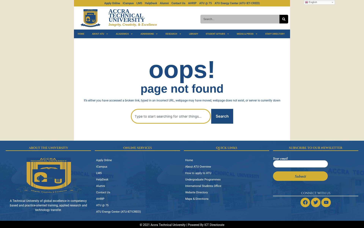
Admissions (147, 34)
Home (81, 34)
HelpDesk (151, 3)
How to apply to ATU (198, 173)
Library (193, 34)
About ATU (98, 34)
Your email (280, 159)
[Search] (283, 19)
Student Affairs (215, 34)
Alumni (164, 3)
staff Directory (275, 34)
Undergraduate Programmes (203, 179)
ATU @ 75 (205, 3)
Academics (122, 34)
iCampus (128, 3)
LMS (139, 3)
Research (171, 34)
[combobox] (171, 116)
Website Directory (196, 192)
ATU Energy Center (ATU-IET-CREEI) (237, 3)
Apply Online (112, 3)
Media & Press (245, 34)
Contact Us (178, 3)
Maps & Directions (197, 199)
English (312, 2)
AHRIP (192, 3)
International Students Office (203, 186)
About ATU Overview (198, 166)
